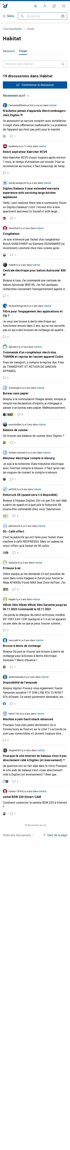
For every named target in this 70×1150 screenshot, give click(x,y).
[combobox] (16, 95)
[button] (33, 835)
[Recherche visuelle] (63, 16)
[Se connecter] (44, 6)
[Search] (63, 64)
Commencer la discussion (38, 85)
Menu (10, 16)
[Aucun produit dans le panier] (63, 6)
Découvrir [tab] (9, 51)
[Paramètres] (35, 6)
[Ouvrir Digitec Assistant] (54, 6)
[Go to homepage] (5, 6)
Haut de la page (57, 835)
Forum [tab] (23, 51)
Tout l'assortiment (12, 29)
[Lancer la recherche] (22, 16)
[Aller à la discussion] (35, 120)
